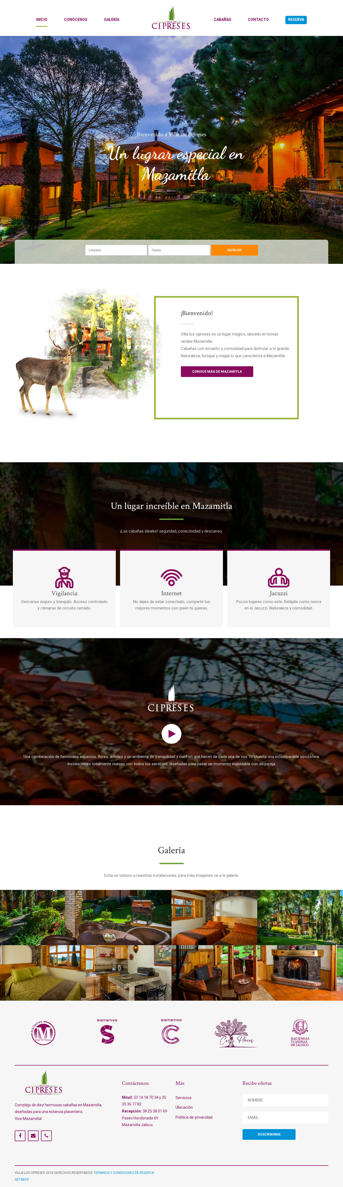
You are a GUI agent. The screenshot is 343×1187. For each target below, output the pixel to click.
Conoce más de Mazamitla (217, 371)
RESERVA (296, 19)
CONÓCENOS (75, 19)
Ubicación (184, 1107)
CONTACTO (258, 19)
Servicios (184, 1097)
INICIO (41, 19)
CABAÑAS (222, 19)
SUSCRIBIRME (269, 1134)
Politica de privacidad (194, 1117)
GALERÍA (111, 19)
